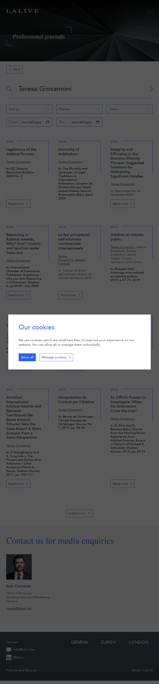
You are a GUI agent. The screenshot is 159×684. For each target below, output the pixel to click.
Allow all (27, 357)
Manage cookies (54, 357)
